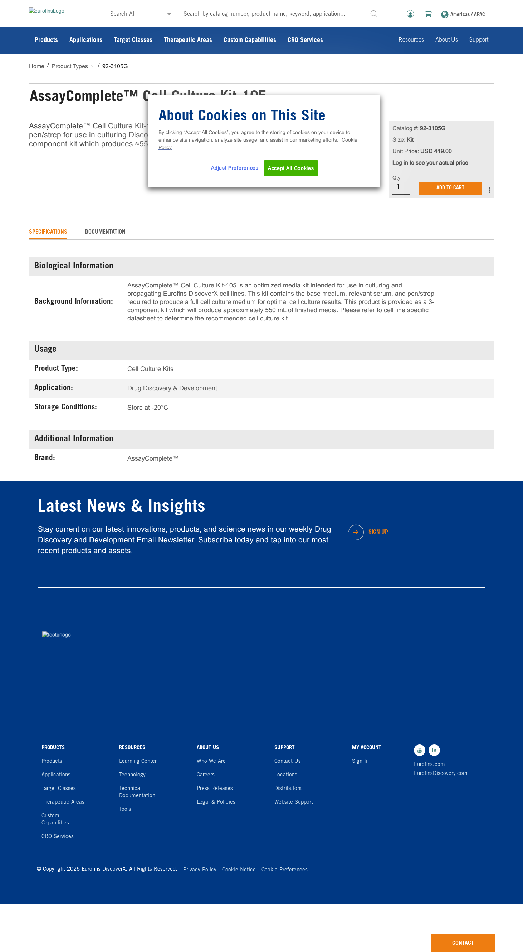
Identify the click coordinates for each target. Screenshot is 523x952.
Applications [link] (85, 40)
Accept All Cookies (291, 168)
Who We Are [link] (211, 761)
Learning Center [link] (138, 761)
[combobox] (279, 14)
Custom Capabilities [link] (250, 40)
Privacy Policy (199, 870)
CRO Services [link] (305, 40)
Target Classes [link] (133, 40)
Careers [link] (206, 775)
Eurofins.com (429, 764)
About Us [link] (446, 40)
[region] (264, 141)
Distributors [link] (288, 788)
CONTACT (463, 943)
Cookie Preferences (285, 870)
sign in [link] (360, 761)
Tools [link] (125, 809)
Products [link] (46, 40)
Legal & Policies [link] (216, 802)
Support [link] (478, 40)
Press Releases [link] (215, 788)
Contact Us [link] (287, 761)
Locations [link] (285, 775)
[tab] (48, 232)
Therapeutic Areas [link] (188, 40)
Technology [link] (132, 775)
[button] (374, 13)
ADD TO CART (450, 188)
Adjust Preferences (235, 168)
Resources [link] (411, 40)
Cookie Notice (239, 870)
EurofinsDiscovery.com (439, 773)
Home (36, 66)
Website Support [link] (293, 802)
